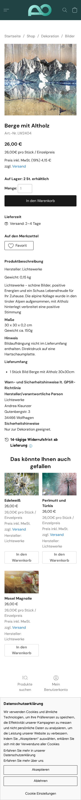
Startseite (12, 36)
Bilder (70, 36)
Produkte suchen (25, 687)
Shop (31, 36)
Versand (19, 166)
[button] (40, 10)
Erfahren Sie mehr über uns (23, 760)
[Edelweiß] (21, 484)
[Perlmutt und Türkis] (59, 484)
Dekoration (50, 36)
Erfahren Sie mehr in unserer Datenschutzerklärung (24, 753)
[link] (40, 792)
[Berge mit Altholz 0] (40, 79)
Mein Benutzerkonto (56, 687)
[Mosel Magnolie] (21, 582)
